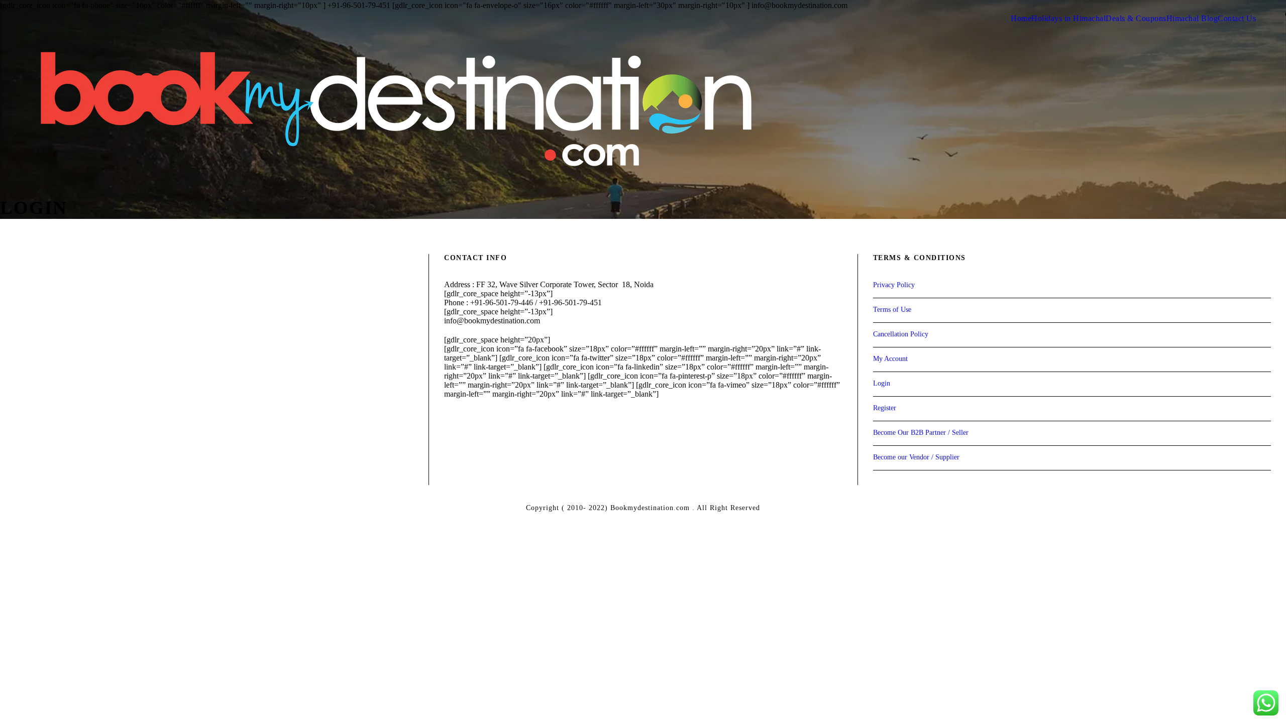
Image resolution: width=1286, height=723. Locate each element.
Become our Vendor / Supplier (916, 457)
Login (881, 383)
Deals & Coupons (1136, 18)
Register (884, 408)
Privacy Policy (894, 285)
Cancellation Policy (900, 334)
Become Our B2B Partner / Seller (921, 432)
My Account (890, 359)
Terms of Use (892, 309)
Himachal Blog (1192, 18)
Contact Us (1237, 18)
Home (1021, 18)
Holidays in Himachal (1068, 18)
